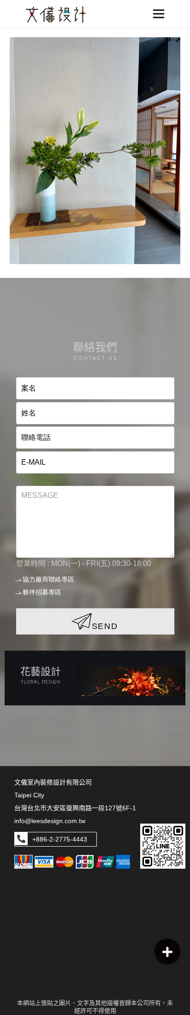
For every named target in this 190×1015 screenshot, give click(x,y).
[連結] (95, 678)
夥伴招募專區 (42, 592)
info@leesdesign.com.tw (49, 821)
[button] (167, 951)
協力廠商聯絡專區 (48, 579)
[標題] (56, 14)
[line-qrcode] (162, 846)
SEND (105, 626)
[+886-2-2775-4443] (21, 839)
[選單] (158, 13)
